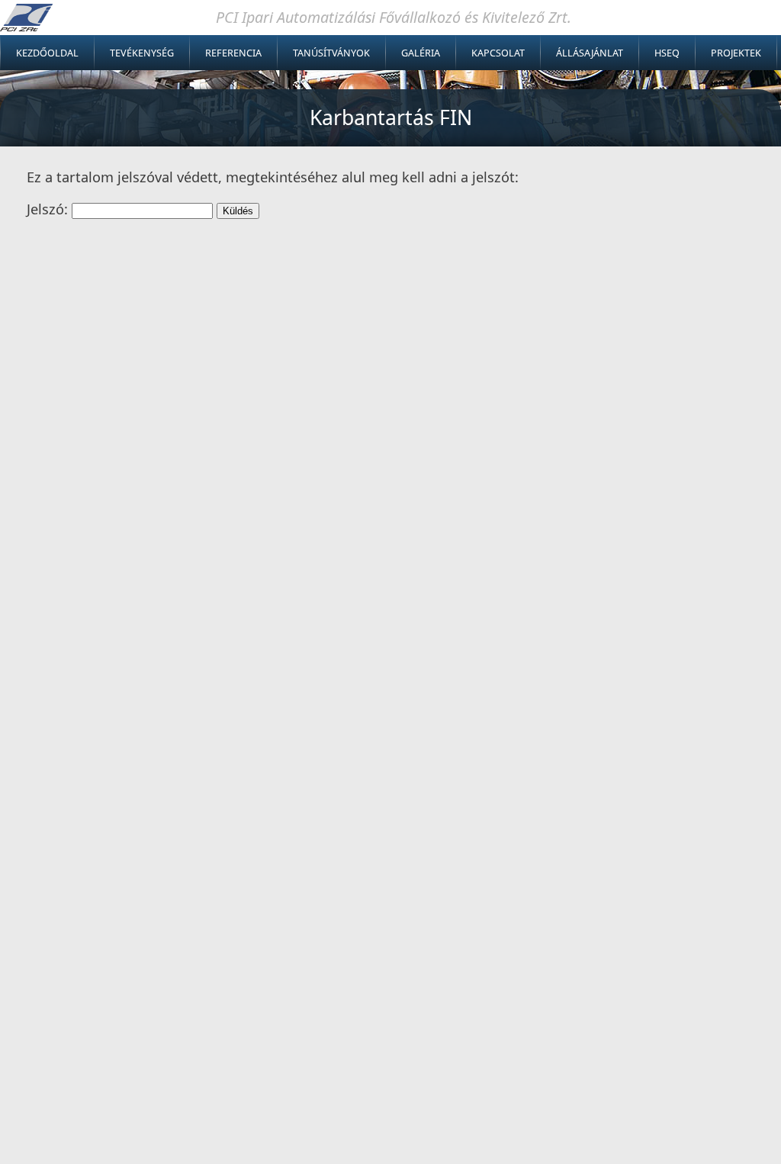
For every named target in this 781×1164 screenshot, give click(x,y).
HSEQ (667, 53)
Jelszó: (49, 209)
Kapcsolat (498, 53)
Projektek (736, 53)
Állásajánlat (589, 53)
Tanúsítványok (331, 53)
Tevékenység (142, 53)
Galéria (420, 53)
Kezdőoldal (47, 53)
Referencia (233, 53)
